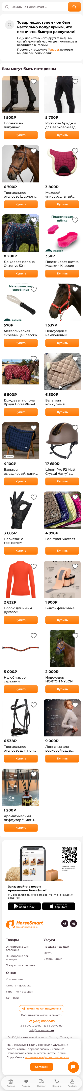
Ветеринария (53, 958)
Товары (53, 49)
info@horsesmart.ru (41, 1030)
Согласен (41, 1066)
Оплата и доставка (18, 985)
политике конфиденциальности (47, 1057)
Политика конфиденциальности (41, 1015)
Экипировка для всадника (17, 948)
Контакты (12, 997)
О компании (14, 979)
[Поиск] (74, 7)
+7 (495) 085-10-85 (42, 1021)
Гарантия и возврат (19, 991)
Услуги (48, 952)
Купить (21, 135)
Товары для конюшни (20, 965)
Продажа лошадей (56, 946)
